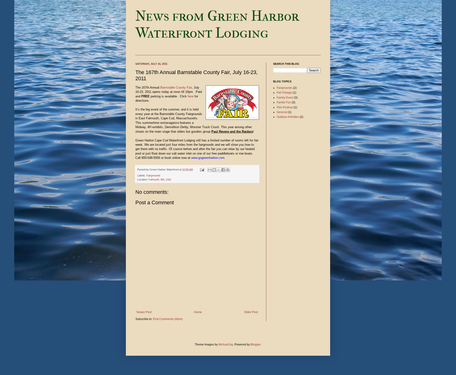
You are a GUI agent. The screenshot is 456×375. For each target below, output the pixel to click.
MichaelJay (225, 344)
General (282, 112)
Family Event (285, 97)
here (191, 96)
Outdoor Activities (288, 117)
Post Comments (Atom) (168, 319)
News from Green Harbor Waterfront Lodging (217, 24)
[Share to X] (218, 169)
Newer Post (144, 312)
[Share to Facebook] (223, 169)
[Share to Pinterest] (227, 169)
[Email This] (209, 169)
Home (198, 312)
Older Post (251, 312)
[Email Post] (202, 169)
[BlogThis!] (214, 169)
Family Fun (284, 102)
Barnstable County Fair (176, 87)
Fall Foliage (284, 92)
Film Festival (285, 107)
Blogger (256, 344)
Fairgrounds (153, 175)
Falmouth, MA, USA (159, 179)
